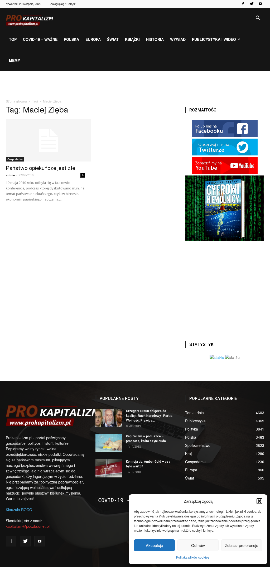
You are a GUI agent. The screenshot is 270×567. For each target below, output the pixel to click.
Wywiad (178, 39)
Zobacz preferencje (241, 545)
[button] (259, 501)
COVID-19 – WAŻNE (40, 39)
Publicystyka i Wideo (214, 39)
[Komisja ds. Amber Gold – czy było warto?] (108, 468)
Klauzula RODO (19, 509)
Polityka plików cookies (192, 557)
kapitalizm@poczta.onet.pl (28, 526)
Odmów (198, 545)
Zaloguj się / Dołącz (63, 4)
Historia (155, 39)
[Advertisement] (135, 85)
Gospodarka (15, 159)
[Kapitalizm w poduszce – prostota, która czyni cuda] (108, 443)
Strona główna (16, 101)
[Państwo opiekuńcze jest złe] (45, 140)
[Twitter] (251, 3)
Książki (132, 39)
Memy (14, 60)
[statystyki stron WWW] (217, 357)
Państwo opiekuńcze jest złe (40, 168)
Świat (113, 39)
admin (10, 175)
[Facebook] (243, 3)
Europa (93, 39)
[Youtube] (260, 3)
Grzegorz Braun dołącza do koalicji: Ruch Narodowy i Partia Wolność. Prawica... (149, 415)
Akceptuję (154, 545)
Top (13, 39)
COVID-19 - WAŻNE (123, 500)
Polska (71, 39)
